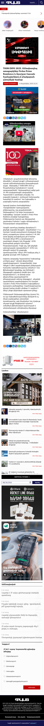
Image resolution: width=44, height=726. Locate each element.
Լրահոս (5, 370)
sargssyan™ (33, 723)
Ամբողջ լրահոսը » (22, 477)
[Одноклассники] (4, 118)
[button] (39, 316)
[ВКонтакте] (7, 118)
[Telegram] (25, 118)
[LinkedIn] (13, 118)
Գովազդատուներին (33, 717)
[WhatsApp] (19, 118)
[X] (10, 118)
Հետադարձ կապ (10, 717)
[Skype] (22, 118)
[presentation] (36, 14)
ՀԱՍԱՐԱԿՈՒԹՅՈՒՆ (10, 83)
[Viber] (16, 118)
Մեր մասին (21, 717)
